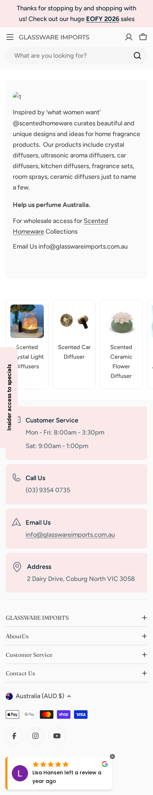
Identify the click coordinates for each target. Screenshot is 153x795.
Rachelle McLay (65, 772)
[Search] (137, 55)
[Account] (115, 37)
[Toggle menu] (10, 37)
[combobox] (76, 55)
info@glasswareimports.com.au (70, 535)
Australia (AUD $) (40, 696)
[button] (9, 397)
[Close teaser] (19, 344)
